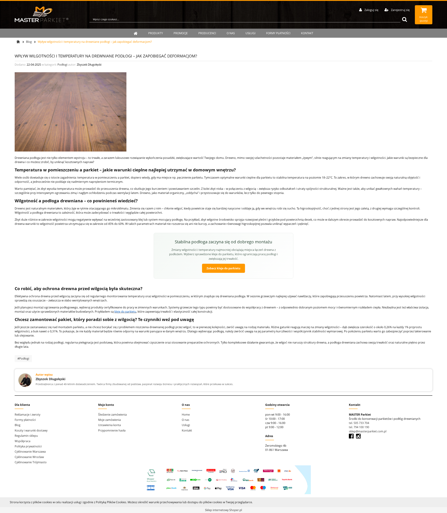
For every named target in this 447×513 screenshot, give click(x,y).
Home (186, 414)
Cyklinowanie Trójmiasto (31, 462)
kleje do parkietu (125, 311)
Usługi (250, 33)
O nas (231, 33)
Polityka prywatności (28, 446)
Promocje (181, 33)
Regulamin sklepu (26, 436)
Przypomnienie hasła (112, 430)
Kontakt (307, 33)
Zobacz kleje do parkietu (223, 268)
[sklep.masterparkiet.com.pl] (41, 14)
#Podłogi (23, 358)
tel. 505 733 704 (359, 423)
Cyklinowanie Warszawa (30, 451)
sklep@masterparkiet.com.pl (367, 431)
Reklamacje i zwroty (27, 414)
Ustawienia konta (109, 425)
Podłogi (62, 65)
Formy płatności (278, 33)
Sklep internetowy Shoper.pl (223, 510)
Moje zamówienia (109, 420)
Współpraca (22, 441)
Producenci (207, 33)
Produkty (155, 33)
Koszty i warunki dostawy (31, 430)
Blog (17, 425)
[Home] (136, 33)
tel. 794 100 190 (359, 427)
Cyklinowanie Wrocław (29, 457)
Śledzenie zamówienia (112, 414)
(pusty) (423, 18)
